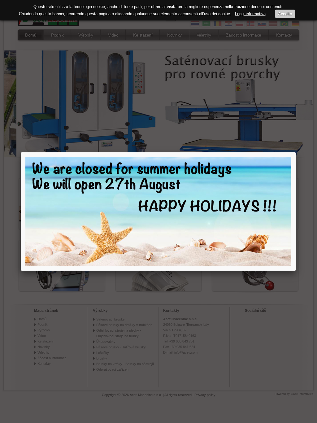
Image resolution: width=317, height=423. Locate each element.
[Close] (296, 152)
